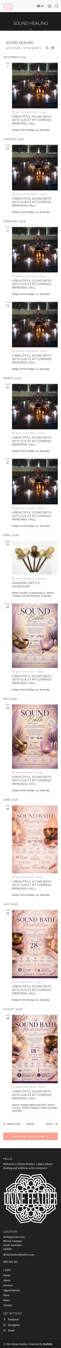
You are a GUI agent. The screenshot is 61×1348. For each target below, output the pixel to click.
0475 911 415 (10, 1261)
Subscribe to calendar (29, 1136)
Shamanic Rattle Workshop (26, 584)
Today (30, 1124)
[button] (41, 6)
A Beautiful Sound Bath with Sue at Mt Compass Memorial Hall (31, 120)
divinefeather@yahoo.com (18, 1254)
